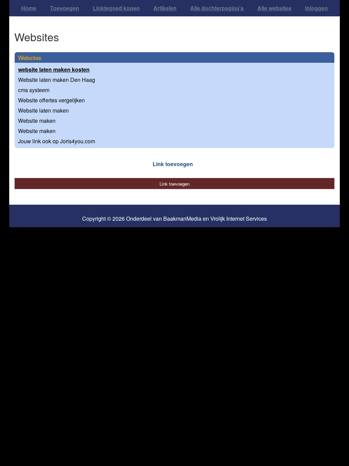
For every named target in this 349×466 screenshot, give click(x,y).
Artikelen (165, 8)
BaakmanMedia (182, 218)
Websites (30, 57)
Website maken (37, 121)
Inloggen (316, 8)
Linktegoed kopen (116, 8)
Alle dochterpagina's (217, 8)
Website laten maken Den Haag (56, 80)
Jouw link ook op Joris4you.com (56, 141)
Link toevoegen (173, 164)
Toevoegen (64, 8)
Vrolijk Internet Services (238, 218)
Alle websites (274, 8)
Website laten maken (43, 110)
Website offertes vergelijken (51, 100)
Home (28, 8)
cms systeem (33, 90)
